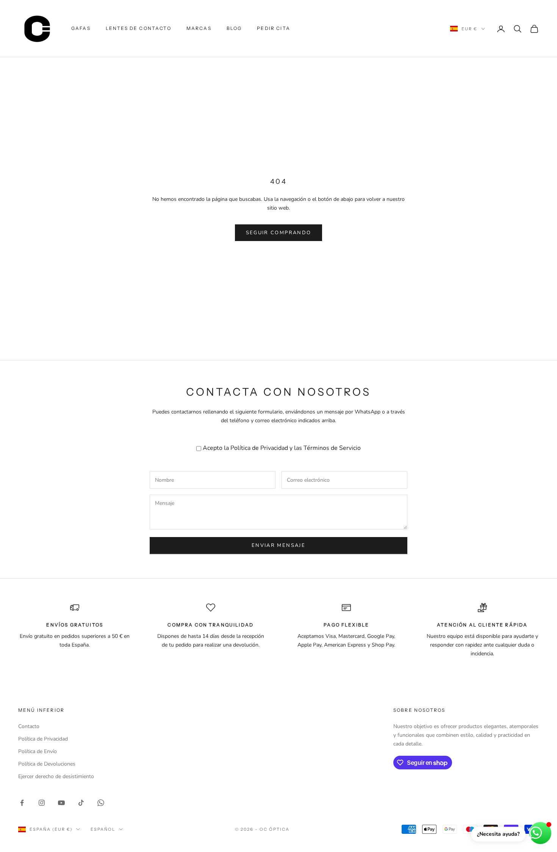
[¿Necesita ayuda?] (540, 833)
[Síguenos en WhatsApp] (101, 803)
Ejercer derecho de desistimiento (56, 776)
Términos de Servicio (332, 448)
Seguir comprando (278, 232)
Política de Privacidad (259, 448)
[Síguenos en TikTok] (81, 803)
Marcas (198, 28)
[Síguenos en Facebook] (22, 803)
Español (103, 829)
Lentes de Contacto (138, 28)
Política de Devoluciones (46, 763)
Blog (234, 28)
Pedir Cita (273, 28)
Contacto (28, 726)
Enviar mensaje (278, 545)
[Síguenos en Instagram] (41, 803)
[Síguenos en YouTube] (61, 803)
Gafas (81, 28)
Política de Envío (37, 751)
